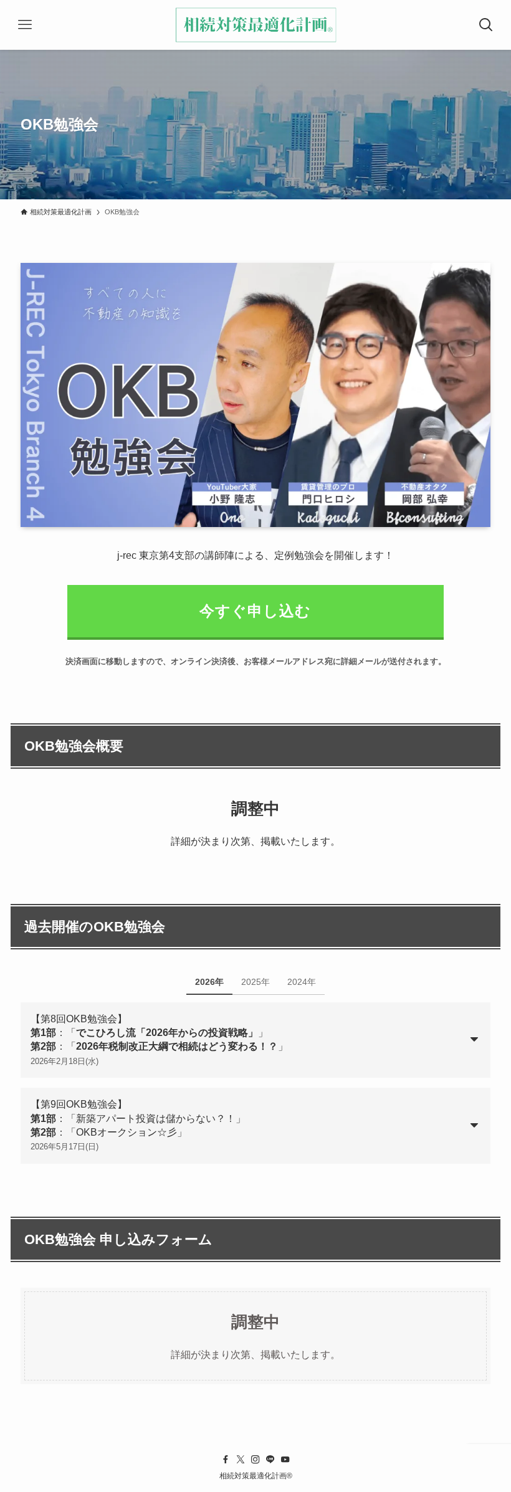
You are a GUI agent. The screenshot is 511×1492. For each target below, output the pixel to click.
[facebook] (225, 1459)
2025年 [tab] (255, 982)
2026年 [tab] (209, 982)
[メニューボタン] (25, 25)
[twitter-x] (240, 1459)
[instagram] (255, 1459)
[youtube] (285, 1459)
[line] (270, 1459)
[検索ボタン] (486, 25)
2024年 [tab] (301, 982)
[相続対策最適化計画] (255, 25)
